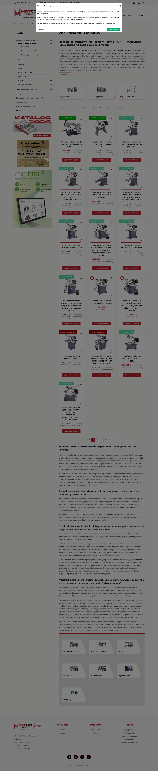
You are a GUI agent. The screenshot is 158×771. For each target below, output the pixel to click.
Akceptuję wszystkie (114, 29)
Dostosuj (41, 29)
